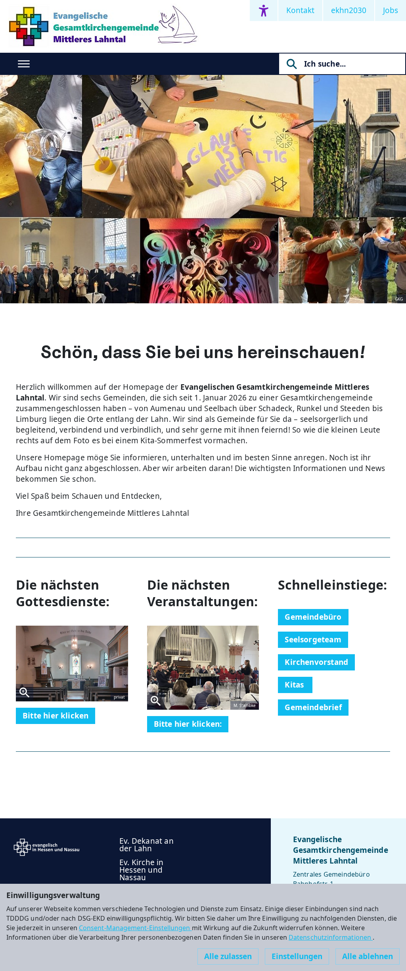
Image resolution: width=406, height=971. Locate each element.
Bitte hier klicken (55, 716)
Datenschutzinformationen (331, 937)
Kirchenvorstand (316, 662)
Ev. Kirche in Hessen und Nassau (141, 870)
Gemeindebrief (313, 707)
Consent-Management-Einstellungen (135, 927)
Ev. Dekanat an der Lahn (146, 845)
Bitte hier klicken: (188, 724)
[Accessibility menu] (264, 10)
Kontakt (300, 10)
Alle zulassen (228, 956)
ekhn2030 (348, 10)
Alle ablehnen (367, 956)
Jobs (390, 10)
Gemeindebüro (313, 617)
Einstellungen (297, 956)
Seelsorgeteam (313, 639)
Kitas (295, 685)
